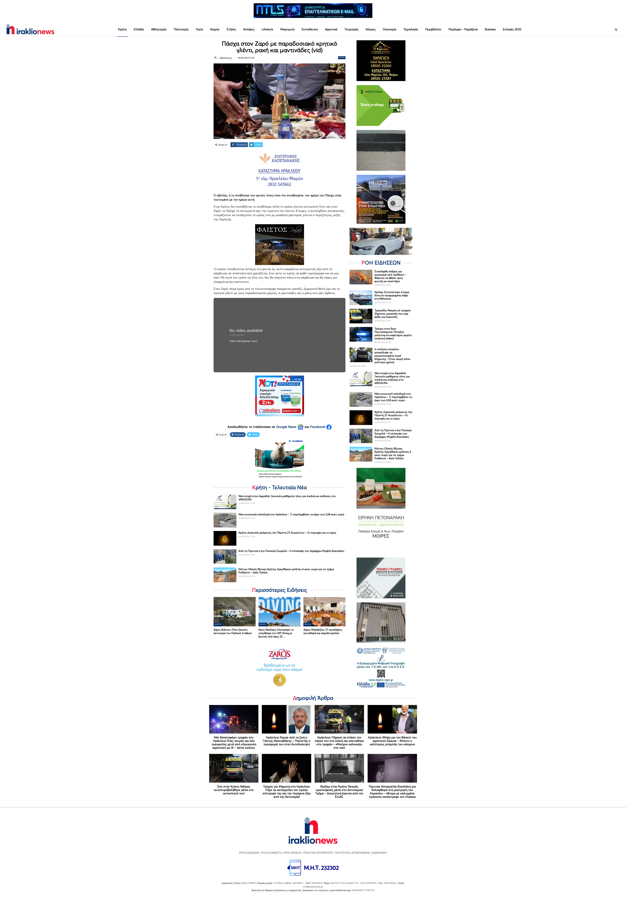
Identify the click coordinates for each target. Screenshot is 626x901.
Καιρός (214, 29)
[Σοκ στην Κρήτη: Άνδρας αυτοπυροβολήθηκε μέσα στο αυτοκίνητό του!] (234, 768)
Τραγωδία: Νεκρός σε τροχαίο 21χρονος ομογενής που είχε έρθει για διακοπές (392, 313)
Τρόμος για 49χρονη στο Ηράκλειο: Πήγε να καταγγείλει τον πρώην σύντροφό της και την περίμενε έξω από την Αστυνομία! (287, 791)
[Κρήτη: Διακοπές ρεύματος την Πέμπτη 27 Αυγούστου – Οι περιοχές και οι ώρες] (225, 538)
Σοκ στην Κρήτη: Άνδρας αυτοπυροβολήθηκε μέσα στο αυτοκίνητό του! (234, 790)
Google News (286, 427)
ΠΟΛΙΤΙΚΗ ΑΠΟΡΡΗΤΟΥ (318, 852)
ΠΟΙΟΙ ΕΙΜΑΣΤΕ (271, 852)
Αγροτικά (331, 29)
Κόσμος (371, 29)
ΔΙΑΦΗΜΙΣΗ (379, 852)
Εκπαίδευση (310, 29)
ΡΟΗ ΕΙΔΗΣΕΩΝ (249, 852)
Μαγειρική (287, 29)
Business (490, 29)
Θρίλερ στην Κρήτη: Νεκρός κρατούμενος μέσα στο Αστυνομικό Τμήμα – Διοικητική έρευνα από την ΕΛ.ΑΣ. (339, 791)
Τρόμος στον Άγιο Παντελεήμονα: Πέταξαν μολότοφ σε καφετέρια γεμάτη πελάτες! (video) (393, 333)
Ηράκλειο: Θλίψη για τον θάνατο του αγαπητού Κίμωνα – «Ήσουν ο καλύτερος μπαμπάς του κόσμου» (392, 741)
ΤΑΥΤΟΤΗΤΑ (342, 852)
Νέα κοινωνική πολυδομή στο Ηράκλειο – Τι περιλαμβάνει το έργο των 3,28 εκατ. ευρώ (291, 514)
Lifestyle (267, 29)
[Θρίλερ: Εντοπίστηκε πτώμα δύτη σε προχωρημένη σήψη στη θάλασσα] (361, 297)
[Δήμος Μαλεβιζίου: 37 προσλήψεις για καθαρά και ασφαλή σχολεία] (324, 611)
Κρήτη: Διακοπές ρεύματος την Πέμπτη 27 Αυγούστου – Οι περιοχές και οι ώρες (287, 532)
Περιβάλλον (433, 29)
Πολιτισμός (181, 29)
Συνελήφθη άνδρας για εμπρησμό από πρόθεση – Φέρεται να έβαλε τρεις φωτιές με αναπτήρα (390, 276)
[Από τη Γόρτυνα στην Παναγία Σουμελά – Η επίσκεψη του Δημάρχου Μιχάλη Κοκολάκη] (225, 556)
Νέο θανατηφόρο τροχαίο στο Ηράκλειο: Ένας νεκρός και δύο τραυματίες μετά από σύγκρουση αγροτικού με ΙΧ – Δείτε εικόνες (233, 742)
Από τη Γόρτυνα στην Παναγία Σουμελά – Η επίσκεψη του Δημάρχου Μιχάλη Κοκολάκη (291, 551)
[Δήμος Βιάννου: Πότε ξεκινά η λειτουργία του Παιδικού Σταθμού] (235, 611)
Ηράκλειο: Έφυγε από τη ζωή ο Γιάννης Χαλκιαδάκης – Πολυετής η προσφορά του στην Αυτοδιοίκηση (286, 741)
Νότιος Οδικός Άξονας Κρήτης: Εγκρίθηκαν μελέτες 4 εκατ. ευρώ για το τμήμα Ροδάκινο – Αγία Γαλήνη (392, 453)
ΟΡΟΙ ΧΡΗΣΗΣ (292, 852)
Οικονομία (389, 29)
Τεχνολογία (410, 29)
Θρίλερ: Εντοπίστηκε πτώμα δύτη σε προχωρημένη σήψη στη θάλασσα (391, 295)
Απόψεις (248, 29)
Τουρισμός (351, 29)
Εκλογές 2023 (512, 29)
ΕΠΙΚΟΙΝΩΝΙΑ (361, 852)
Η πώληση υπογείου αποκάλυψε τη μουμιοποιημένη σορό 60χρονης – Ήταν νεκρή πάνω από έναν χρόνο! (392, 356)
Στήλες (231, 29)
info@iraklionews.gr (313, 886)
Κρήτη (122, 29)
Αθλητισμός (159, 29)
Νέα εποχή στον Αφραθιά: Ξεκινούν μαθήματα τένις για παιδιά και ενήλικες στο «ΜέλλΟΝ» (392, 378)
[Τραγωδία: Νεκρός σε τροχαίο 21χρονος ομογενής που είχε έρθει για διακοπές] (361, 316)
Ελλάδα (139, 29)
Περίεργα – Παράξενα (463, 29)
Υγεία (199, 29)
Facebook (318, 427)
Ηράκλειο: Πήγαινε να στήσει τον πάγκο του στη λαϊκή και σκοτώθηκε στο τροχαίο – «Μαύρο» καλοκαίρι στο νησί (339, 742)
